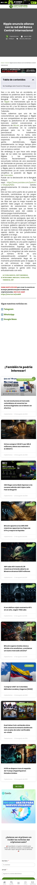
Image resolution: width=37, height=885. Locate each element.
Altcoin (6, 275)
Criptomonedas (22, 275)
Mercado (28, 39)
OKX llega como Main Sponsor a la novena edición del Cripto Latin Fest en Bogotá (18, 487)
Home (2, 62)
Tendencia (6, 280)
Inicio (4, 884)
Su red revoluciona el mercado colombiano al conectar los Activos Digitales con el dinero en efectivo (18, 404)
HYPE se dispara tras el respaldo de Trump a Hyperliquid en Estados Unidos (17, 770)
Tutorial (7, 62)
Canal (25, 884)
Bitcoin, (16, 125)
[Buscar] (11, 882)
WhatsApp (9, 314)
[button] (33, 80)
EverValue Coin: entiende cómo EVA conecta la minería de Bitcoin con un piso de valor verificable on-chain (18, 728)
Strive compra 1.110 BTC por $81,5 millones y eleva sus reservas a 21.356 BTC (17, 446)
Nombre (5, 861)
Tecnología (24, 277)
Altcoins (22, 39)
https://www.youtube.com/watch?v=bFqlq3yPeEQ (18, 183)
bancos (12, 275)
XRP (12, 280)
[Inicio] (4, 882)
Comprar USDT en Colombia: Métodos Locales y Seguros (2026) (18, 688)
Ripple (6, 102)
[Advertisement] (18, 344)
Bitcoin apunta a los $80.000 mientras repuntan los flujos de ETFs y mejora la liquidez (17, 528)
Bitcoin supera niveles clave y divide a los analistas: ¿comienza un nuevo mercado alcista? (18, 648)
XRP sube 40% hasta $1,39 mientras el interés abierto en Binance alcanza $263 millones (17, 569)
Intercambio (7, 277)
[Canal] (25, 882)
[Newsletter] (32, 882)
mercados (8, 175)
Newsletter (33, 884)
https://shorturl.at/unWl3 (11, 294)
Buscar (11, 884)
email (4, 870)
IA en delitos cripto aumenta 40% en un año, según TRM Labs (18, 608)
